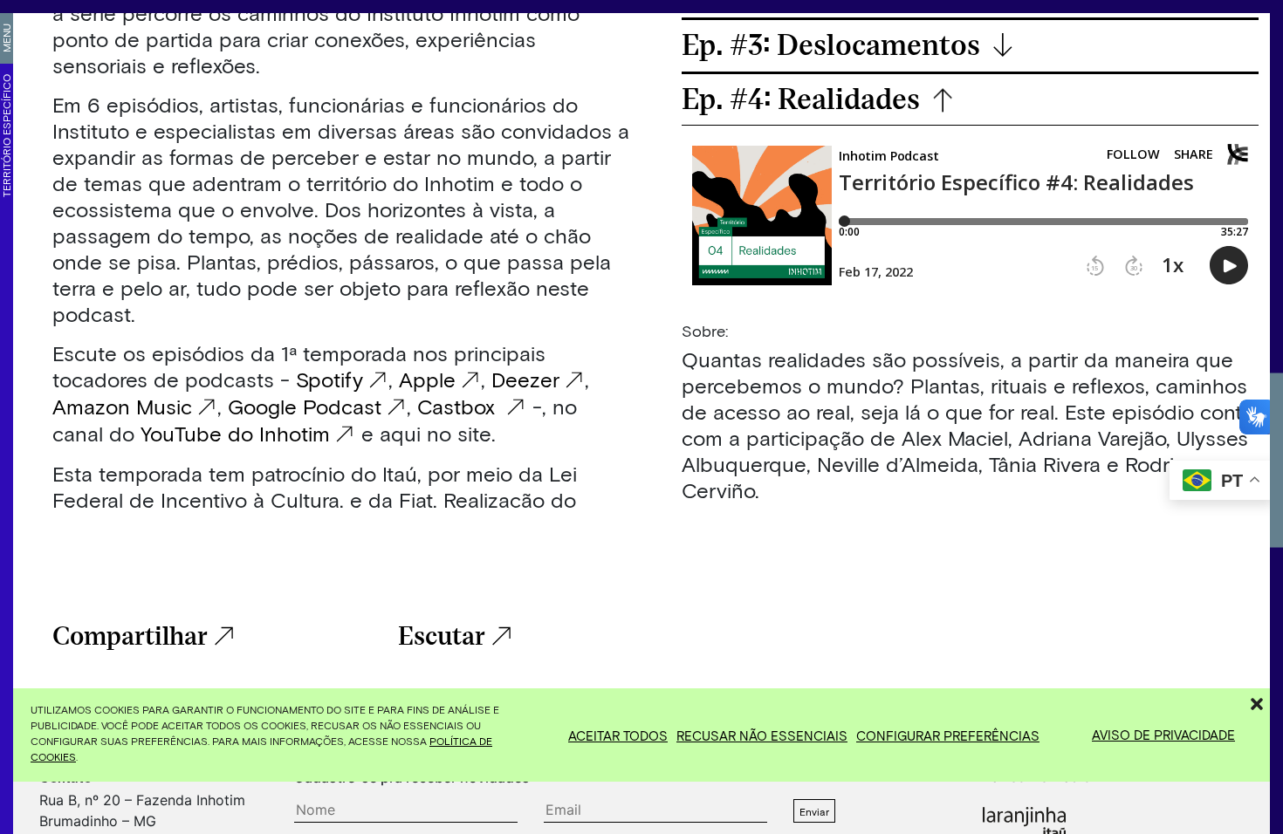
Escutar (441, 636)
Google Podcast (304, 406)
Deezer (525, 379)
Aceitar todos (618, 735)
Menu (6, 38)
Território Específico (6, 135)
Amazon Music (122, 406)
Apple (427, 379)
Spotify (329, 379)
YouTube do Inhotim (232, 433)
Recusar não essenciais (761, 735)
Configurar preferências (947, 735)
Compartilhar (130, 636)
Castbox (459, 406)
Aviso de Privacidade (1163, 734)
